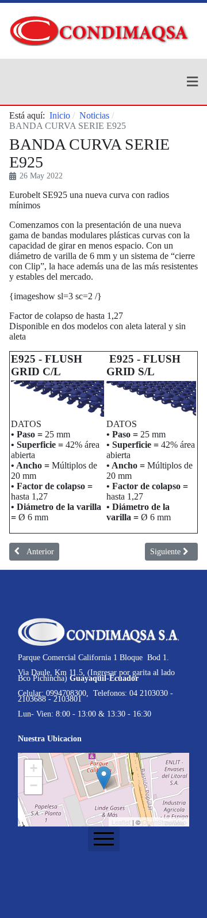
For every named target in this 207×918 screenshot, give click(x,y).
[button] (103, 82)
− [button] (33, 785)
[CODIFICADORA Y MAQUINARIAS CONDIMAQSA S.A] (99, 22)
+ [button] (33, 768)
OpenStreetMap (164, 821)
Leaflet (121, 821)
